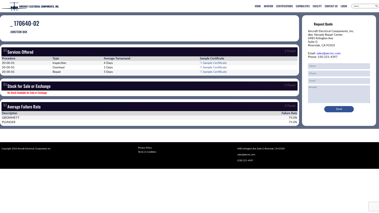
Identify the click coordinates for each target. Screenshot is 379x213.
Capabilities (303, 6)
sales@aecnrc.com (329, 53)
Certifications (284, 6)
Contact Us (331, 6)
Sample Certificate (214, 63)
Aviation (268, 6)
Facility (317, 6)
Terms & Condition (147, 152)
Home (258, 6)
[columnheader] (26, 58)
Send (339, 109)
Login (344, 6)
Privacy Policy (145, 148)
